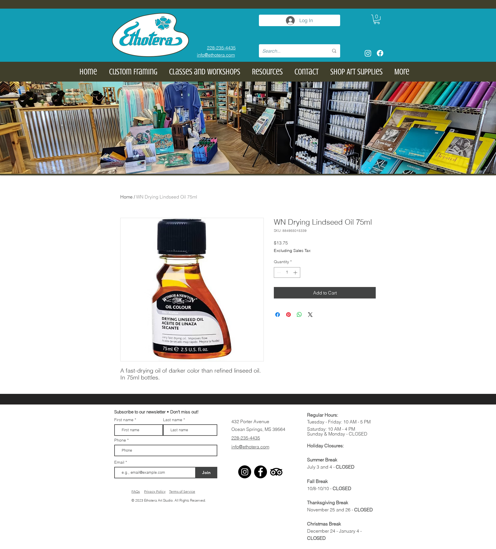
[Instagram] (368, 53)
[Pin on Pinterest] (288, 314)
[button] (376, 19)
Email (119, 462)
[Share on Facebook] (277, 314)
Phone (120, 440)
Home (126, 197)
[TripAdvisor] (276, 471)
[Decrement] (278, 272)
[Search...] (334, 50)
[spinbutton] (287, 272)
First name (123, 420)
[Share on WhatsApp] (299, 314)
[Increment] (295, 272)
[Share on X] (310, 314)
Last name (172, 420)
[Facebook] (380, 53)
